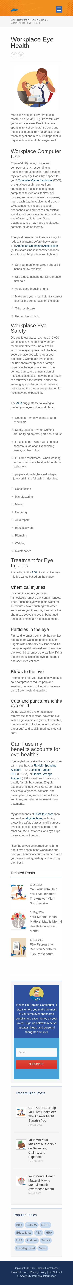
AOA (19, 403)
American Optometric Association (37, 245)
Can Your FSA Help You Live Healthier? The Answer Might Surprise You (42, 1114)
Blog (19, 1224)
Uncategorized (25, 1248)
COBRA (32, 1224)
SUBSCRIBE (36, 1064)
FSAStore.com (44, 814)
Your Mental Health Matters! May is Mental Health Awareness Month (41, 1182)
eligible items (34, 818)
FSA (38, 1232)
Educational (23, 1232)
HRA (49, 1232)
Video (43, 1248)
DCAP (45, 1224)
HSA (19, 1240)
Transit (45, 1240)
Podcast (32, 1240)
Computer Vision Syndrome (35, 180)
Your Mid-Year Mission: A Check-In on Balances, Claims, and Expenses (42, 1148)
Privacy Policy (38, 1272)
